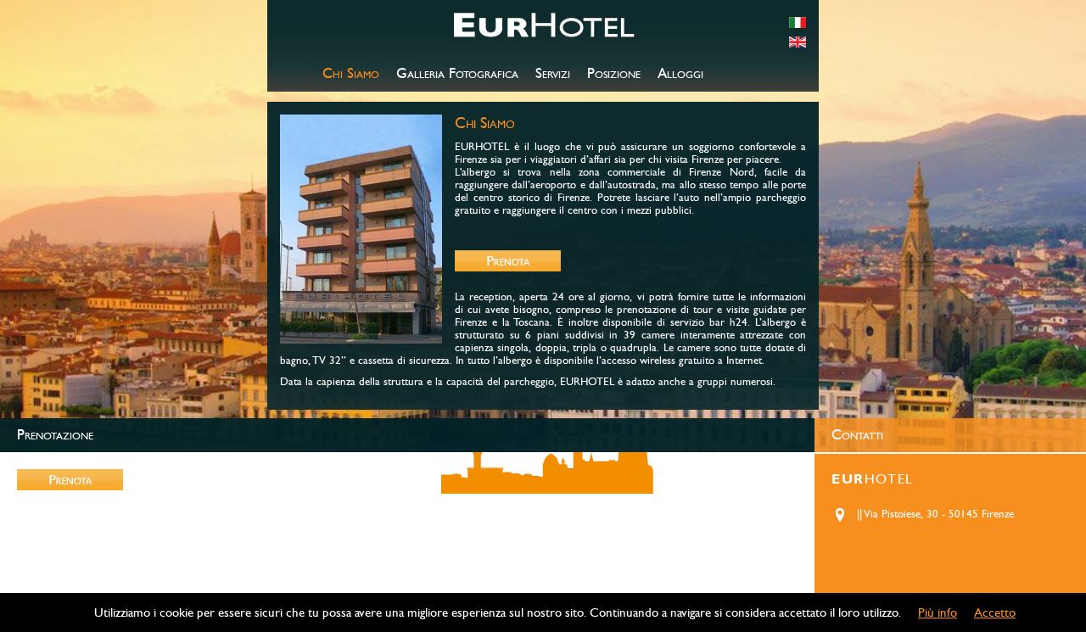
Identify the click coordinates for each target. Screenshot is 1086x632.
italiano (797, 22)
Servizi (552, 73)
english (797, 42)
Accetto (995, 612)
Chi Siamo (350, 73)
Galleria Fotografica (457, 73)
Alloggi (680, 73)
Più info (937, 612)
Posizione (614, 73)
